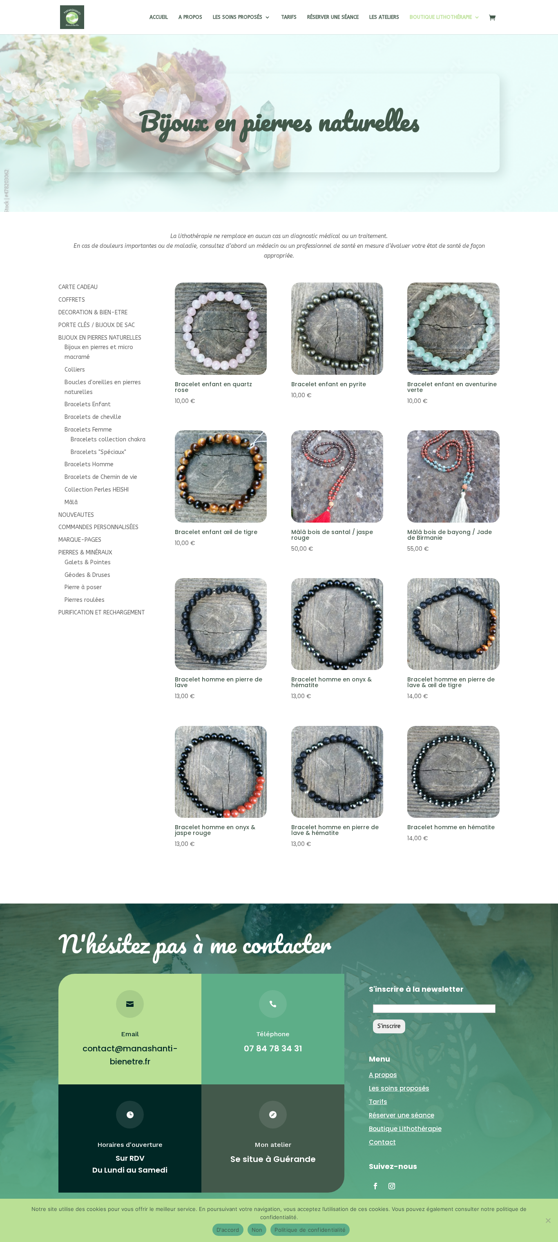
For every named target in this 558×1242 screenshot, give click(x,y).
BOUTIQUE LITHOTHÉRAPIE (441, 17)
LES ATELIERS (384, 17)
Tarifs (378, 1101)
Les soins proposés (399, 1088)
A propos (383, 1075)
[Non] (548, 1220)
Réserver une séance (401, 1115)
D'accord (228, 1229)
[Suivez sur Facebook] (375, 1186)
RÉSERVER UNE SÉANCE (333, 17)
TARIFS (289, 17)
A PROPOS (190, 17)
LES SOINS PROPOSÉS (237, 17)
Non (257, 1229)
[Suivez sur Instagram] (391, 1186)
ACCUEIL (159, 17)
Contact (382, 1142)
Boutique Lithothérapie (405, 1128)
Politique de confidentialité (310, 1229)
